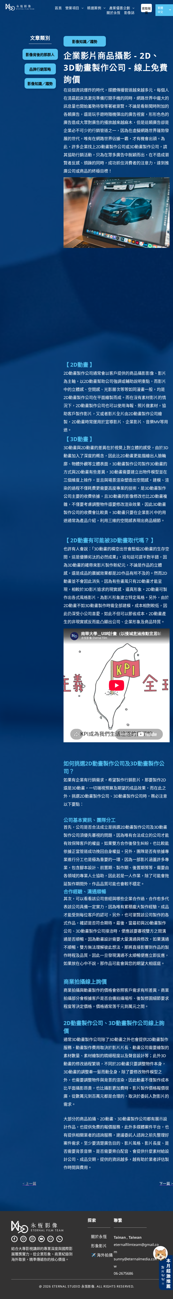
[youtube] (41, 1239)
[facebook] (14, 1239)
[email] (50, 1239)
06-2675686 (123, 1273)
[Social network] (23, 1239)
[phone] (59, 1239)
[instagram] (32, 1239)
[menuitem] (58, 7)
